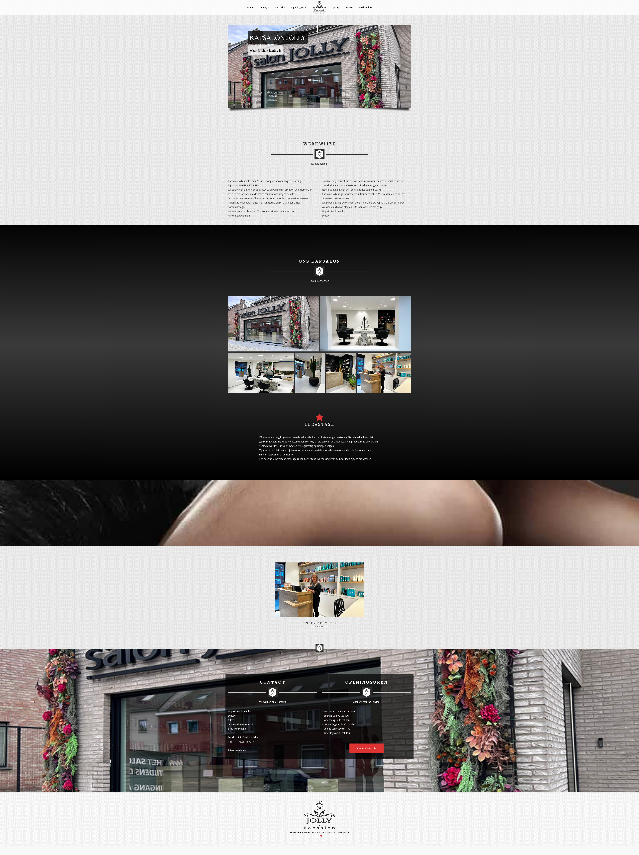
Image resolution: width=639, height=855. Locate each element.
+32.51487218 (246, 741)
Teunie (315, 835)
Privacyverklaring (237, 750)
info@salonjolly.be (248, 737)
